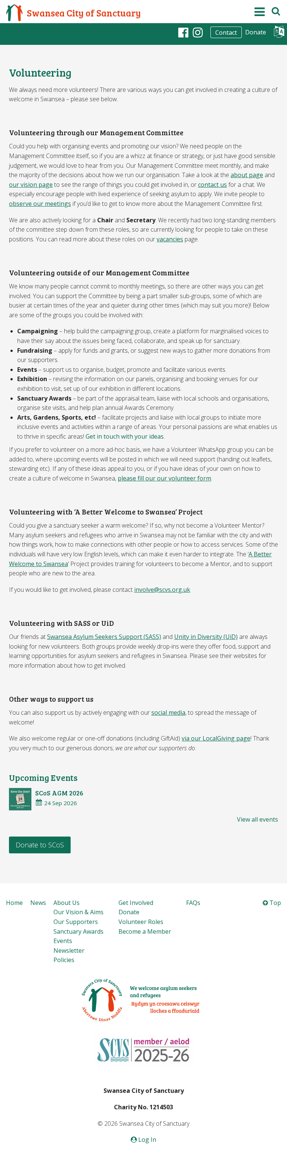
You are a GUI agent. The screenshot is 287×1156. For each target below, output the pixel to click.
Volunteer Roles (140, 922)
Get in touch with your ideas (125, 436)
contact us (212, 184)
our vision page (31, 184)
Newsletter (68, 950)
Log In (146, 1139)
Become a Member (144, 931)
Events (62, 941)
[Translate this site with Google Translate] (279, 34)
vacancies (170, 239)
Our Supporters (75, 922)
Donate (255, 32)
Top (274, 903)
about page (247, 175)
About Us (66, 903)
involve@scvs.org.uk (162, 589)
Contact (226, 32)
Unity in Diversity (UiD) (206, 637)
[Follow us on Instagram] (198, 32)
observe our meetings (40, 204)
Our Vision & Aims (78, 912)
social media (168, 712)
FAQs (193, 903)
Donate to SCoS (40, 844)
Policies (63, 960)
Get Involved (135, 903)
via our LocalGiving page (216, 738)
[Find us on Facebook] (183, 32)
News (38, 903)
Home (14, 903)
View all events (257, 819)
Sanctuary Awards (78, 931)
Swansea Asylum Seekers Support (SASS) (104, 637)
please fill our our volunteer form (164, 478)
